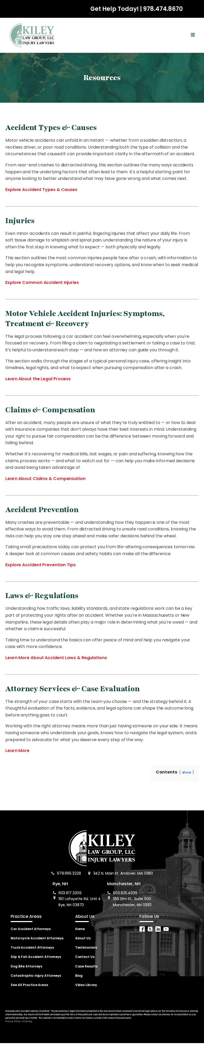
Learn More (17, 750)
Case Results (86, 966)
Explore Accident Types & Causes (41, 190)
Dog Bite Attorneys (26, 966)
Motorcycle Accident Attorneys (37, 938)
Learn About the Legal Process (38, 379)
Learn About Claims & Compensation (45, 479)
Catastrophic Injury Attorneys (36, 975)
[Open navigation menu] (193, 35)
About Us (83, 938)
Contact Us (85, 956)
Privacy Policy (13, 1021)
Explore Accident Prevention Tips (40, 565)
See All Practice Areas (29, 985)
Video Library (86, 985)
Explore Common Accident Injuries (42, 282)
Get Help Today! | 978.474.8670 (136, 9)
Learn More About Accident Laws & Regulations (56, 658)
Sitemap (27, 1021)
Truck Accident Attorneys (32, 947)
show (187, 772)
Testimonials (86, 947)
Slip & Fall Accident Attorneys (36, 956)
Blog (79, 975)
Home (80, 929)
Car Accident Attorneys (31, 929)
